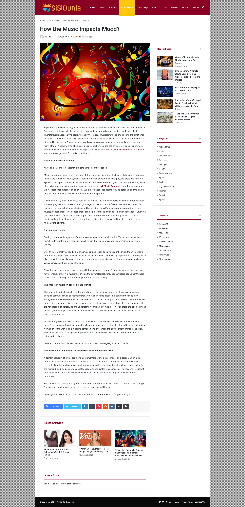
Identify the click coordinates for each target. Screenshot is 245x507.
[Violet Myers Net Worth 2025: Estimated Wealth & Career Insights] (59, 438)
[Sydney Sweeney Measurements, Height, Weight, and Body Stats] (95, 438)
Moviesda (163, 233)
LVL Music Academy (110, 186)
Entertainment (127, 7)
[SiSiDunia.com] (61, 7)
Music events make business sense (124, 149)
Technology (142, 7)
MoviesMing (164, 246)
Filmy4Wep (164, 255)
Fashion (174, 7)
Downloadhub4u (166, 241)
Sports (155, 7)
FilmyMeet (164, 228)
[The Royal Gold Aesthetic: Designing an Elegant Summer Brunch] (165, 117)
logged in (60, 484)
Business (113, 7)
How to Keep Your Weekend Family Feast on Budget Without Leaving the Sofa (188, 103)
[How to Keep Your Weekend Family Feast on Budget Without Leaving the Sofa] (165, 104)
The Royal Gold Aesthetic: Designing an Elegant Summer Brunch (187, 117)
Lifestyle (195, 7)
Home (93, 7)
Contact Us (200, 502)
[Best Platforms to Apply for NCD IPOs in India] (165, 91)
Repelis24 (163, 224)
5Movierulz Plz (165, 250)
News (102, 7)
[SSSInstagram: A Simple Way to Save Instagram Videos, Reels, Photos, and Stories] (165, 75)
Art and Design (166, 147)
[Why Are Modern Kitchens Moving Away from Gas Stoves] (165, 61)
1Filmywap (164, 237)
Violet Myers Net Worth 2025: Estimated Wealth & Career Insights (57, 452)
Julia (46, 37)
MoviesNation (165, 259)
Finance (162, 191)
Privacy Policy (187, 502)
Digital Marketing (166, 186)
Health (185, 7)
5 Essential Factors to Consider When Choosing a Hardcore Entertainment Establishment (129, 453)
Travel (164, 7)
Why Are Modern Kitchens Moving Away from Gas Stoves (187, 60)
